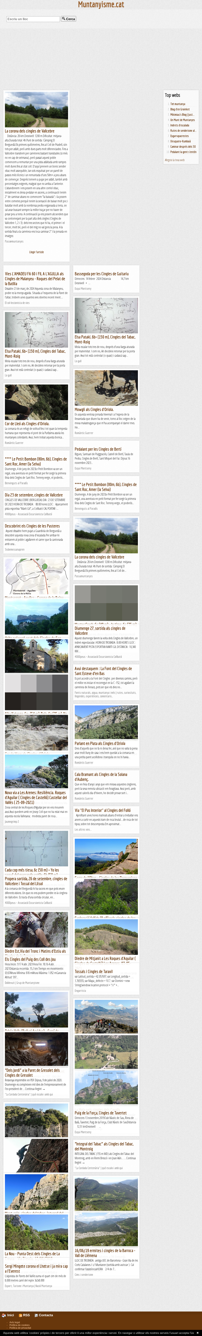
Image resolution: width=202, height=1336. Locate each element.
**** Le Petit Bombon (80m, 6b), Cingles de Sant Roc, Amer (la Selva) (36, 461)
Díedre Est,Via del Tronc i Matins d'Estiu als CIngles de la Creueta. (35, 953)
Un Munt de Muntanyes (182, 120)
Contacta (45, 1315)
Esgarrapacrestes (179, 136)
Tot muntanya (177, 104)
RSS (26, 1315)
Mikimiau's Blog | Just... (182, 114)
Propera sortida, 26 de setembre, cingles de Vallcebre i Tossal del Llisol (36, 881)
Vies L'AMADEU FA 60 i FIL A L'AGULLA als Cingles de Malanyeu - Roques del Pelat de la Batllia (35, 278)
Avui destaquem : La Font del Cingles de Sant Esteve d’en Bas (103, 671)
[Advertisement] (101, 59)
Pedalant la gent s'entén (183, 152)
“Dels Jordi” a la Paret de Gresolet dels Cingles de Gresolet (32, 1072)
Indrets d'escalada (179, 125)
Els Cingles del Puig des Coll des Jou (30, 959)
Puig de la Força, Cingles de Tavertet (101, 1112)
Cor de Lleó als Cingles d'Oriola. (27, 423)
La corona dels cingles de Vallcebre (29, 130)
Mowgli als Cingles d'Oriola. (94, 409)
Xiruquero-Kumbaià (180, 141)
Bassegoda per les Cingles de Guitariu (102, 273)
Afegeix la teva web (175, 160)
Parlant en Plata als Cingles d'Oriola (100, 743)
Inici (12, 1315)
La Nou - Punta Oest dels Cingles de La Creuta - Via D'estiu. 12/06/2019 (32, 1256)
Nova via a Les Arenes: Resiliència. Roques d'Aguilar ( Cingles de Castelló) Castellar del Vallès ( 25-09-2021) (36, 797)
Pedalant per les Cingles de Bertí (98, 449)
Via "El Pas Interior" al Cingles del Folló (103, 810)
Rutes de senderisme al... (183, 130)
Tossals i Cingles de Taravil (94, 971)
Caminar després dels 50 (183, 146)
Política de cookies (19, 1325)
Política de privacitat (20, 1328)
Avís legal (14, 1322)
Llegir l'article (36, 252)
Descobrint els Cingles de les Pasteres (32, 525)
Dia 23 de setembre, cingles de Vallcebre (34, 494)
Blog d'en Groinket (180, 109)
